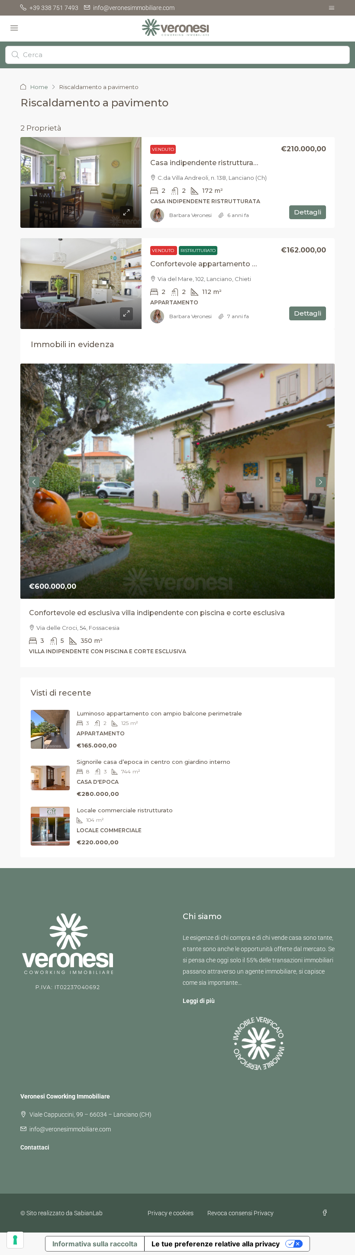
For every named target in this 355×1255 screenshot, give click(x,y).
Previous (34, 482)
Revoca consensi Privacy (240, 1213)
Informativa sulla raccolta (94, 1243)
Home (39, 86)
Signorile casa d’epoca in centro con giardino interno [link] (153, 761)
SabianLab (88, 1213)
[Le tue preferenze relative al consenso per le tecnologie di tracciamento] (15, 1240)
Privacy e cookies (171, 1213)
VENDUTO (163, 149)
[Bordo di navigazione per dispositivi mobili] (332, 8)
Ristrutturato (198, 250)
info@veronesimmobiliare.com (70, 1129)
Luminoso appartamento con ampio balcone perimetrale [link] (159, 713)
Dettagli (307, 212)
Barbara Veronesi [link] (190, 215)
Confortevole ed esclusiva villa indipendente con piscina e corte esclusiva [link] (157, 613)
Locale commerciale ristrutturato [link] (125, 810)
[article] (177, 515)
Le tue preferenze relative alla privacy (216, 1243)
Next (321, 482)
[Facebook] (326, 1213)
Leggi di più (199, 1000)
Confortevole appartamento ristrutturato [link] (222, 264)
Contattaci (34, 1147)
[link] (81, 182)
